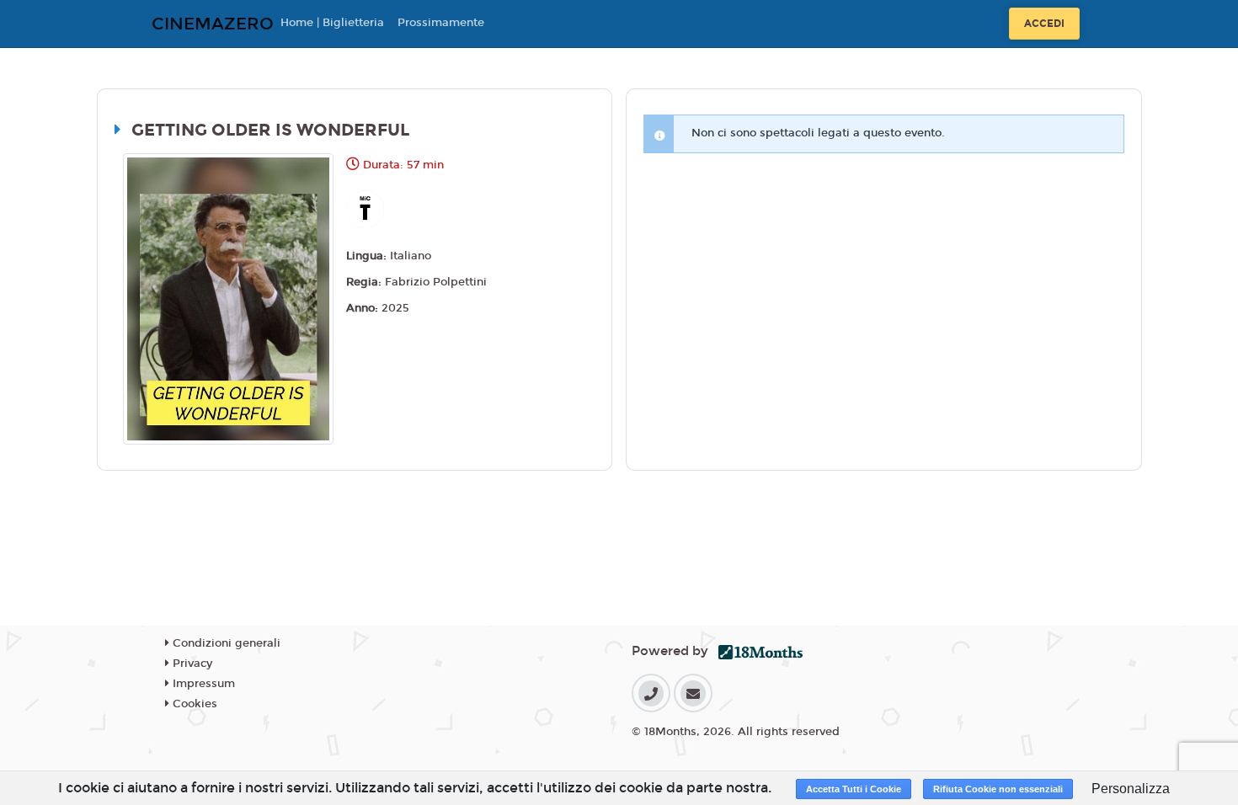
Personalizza (1130, 788)
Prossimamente (441, 22)
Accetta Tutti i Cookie (853, 789)
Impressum (202, 683)
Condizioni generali (224, 643)
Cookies (193, 704)
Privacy (190, 663)
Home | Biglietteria (332, 22)
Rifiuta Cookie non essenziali (998, 789)
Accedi (1044, 23)
